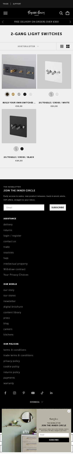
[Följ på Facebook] (5, 393)
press (7, 318)
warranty (9, 383)
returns (8, 230)
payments (9, 378)
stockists (9, 252)
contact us (10, 241)
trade (7, 247)
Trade (6, 4)
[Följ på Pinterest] (24, 393)
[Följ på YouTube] (33, 393)
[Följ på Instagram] (14, 393)
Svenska (35, 402)
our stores (10, 295)
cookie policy (11, 366)
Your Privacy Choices (16, 275)
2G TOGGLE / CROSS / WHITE (54, 103)
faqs (6, 258)
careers (8, 329)
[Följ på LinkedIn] (51, 393)
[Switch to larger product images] (61, 46)
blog (6, 323)
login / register (12, 236)
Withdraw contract (15, 269)
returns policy (12, 372)
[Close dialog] (69, 411)
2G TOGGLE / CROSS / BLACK (19, 157)
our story (9, 290)
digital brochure (13, 307)
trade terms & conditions (18, 355)
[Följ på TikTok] (42, 393)
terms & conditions (15, 350)
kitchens (8, 334)
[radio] (7, 94)
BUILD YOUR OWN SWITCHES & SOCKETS (19, 103)
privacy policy (12, 361)
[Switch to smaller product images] (67, 46)
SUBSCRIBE (57, 207)
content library (12, 312)
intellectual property (15, 264)
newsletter (10, 301)
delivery (8, 224)
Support (17, 4)
